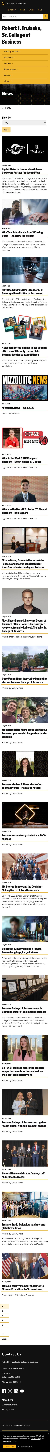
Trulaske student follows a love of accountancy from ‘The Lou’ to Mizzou (22, 785)
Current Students (9, 1404)
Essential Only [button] (9, 1446)
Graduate (9, 57)
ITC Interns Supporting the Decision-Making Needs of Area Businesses (22, 888)
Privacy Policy (36, 1439)
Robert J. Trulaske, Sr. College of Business (22, 34)
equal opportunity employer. (21, 1425)
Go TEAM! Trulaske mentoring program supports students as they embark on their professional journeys (23, 1071)
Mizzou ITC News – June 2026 (18, 407)
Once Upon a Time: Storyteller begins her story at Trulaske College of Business (24, 680)
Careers (9, 75)
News (22, 9)
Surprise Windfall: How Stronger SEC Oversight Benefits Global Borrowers (22, 291)
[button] (25, 1446)
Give (40, 9)
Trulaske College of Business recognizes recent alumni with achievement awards (24, 1123)
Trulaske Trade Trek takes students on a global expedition (23, 1226)
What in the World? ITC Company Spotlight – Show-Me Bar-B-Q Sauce (22, 459)
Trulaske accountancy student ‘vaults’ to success (24, 836)
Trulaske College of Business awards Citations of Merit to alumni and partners (24, 1009)
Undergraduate (12, 51)
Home (8, 108)
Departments (11, 69)
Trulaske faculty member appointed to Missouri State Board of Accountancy (23, 1287)
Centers (9, 63)
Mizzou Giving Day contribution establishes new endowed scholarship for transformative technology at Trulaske (23, 563)
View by (6, 117)
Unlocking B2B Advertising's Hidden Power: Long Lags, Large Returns (22, 950)
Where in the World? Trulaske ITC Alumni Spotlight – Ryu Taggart (24, 510)
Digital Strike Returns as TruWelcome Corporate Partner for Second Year (22, 170)
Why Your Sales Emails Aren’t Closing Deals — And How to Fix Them (22, 233)
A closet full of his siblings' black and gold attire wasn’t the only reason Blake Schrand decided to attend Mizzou (24, 351)
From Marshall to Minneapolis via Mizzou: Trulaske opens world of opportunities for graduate (25, 733)
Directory (12, 9)
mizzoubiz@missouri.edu (13, 1368)
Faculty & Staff (8, 1409)
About (8, 81)
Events (31, 9)
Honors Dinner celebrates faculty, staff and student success (23, 1175)
